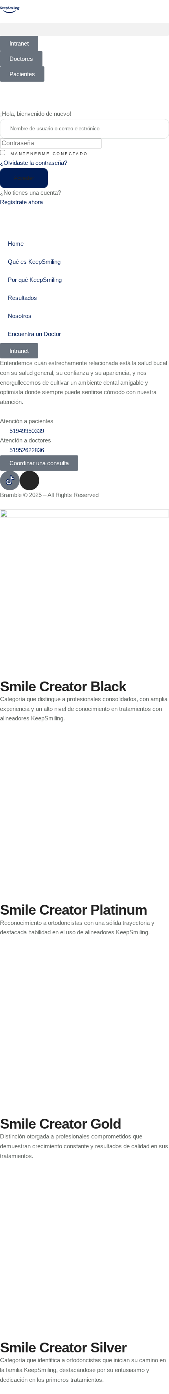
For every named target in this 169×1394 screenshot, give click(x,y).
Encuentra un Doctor (34, 334)
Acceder (24, 178)
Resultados (22, 297)
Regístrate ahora (21, 202)
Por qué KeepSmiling (35, 279)
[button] (84, 29)
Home (16, 243)
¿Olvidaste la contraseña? (33, 162)
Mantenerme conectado (49, 154)
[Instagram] (29, 480)
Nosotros (19, 315)
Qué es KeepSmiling (34, 261)
